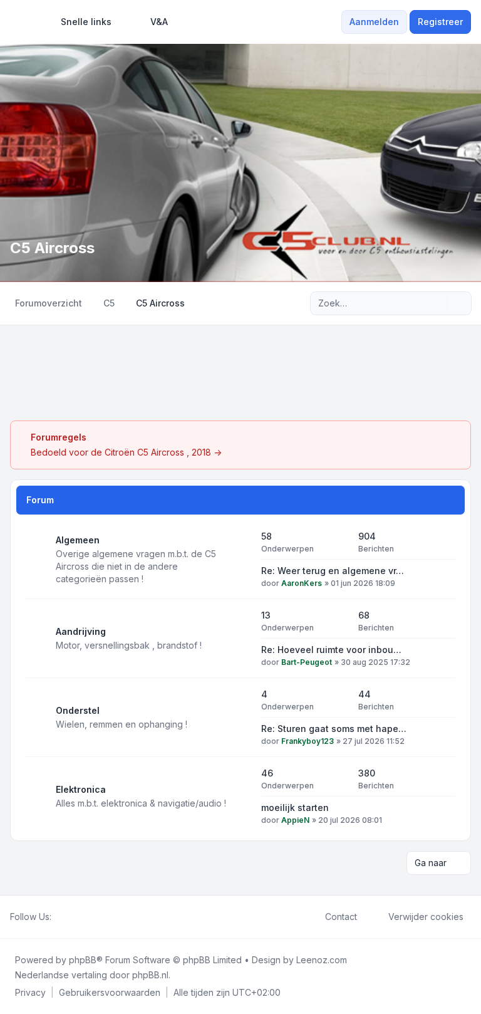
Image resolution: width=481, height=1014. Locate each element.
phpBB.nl (150, 975)
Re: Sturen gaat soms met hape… (333, 728)
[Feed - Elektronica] (240, 796)
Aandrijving (81, 631)
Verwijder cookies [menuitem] (425, 916)
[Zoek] (436, 303)
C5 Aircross (52, 248)
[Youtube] (78, 916)
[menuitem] (80, 22)
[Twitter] (68, 916)
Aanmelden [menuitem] (374, 21)
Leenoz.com (321, 959)
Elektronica (81, 789)
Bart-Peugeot (306, 662)
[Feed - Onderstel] (240, 717)
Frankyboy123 (307, 741)
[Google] (88, 916)
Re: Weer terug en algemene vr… (332, 570)
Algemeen (78, 540)
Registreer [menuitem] (440, 21)
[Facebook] (58, 916)
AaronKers (301, 583)
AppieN (295, 820)
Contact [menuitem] (341, 916)
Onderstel (78, 710)
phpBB (82, 959)
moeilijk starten (295, 807)
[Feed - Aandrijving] (240, 638)
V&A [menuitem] (159, 21)
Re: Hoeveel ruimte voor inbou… (331, 649)
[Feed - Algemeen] (240, 559)
